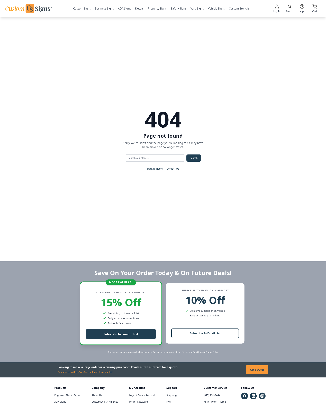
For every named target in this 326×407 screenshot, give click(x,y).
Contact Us (173, 168)
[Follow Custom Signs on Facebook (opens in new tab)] (244, 396)
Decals (139, 8)
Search (194, 158)
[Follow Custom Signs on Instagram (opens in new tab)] (262, 396)
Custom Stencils (239, 8)
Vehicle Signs (216, 8)
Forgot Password (138, 401)
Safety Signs (178, 8)
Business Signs (104, 8)
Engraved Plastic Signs (67, 395)
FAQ (168, 401)
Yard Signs (197, 8)
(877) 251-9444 (212, 395)
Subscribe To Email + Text (121, 334)
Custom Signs (82, 8)
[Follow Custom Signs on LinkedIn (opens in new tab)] (253, 396)
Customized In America (105, 401)
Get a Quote (257, 369)
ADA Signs (124, 8)
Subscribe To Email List (205, 333)
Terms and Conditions (192, 352)
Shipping (171, 395)
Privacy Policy (211, 352)
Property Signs (157, 8)
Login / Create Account (142, 395)
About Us (97, 395)
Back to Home (155, 168)
